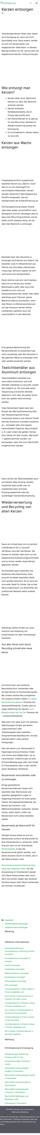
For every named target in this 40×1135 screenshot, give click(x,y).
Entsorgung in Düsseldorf (15, 1103)
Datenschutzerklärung (20, 1112)
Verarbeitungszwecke (27, 1117)
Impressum (29, 1109)
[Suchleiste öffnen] (31, 3)
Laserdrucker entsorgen (16, 927)
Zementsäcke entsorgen (16, 924)
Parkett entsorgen (12, 965)
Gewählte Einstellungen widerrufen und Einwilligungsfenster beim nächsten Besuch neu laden (18, 1121)
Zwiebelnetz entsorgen (15, 969)
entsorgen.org (17, 1109)
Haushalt (9, 920)
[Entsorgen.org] (8, 3)
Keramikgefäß (8, 849)
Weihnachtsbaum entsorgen (17, 973)
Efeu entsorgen (11, 985)
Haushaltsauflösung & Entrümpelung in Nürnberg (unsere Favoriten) (19, 951)
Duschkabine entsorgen (15, 977)
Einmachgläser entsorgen (15, 981)
